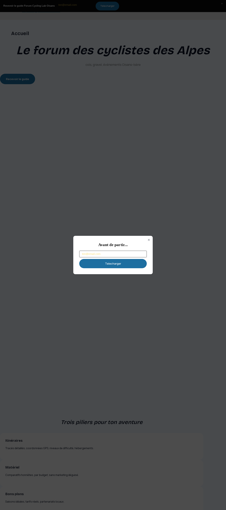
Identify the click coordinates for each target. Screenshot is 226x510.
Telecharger (113, 263)
